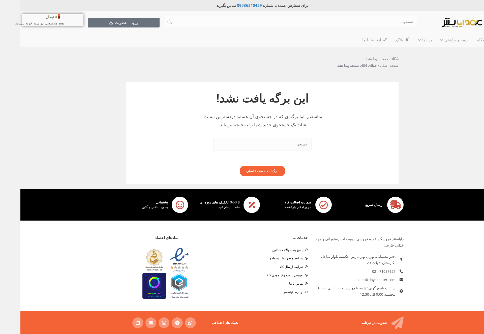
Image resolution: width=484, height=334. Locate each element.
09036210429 (229, 5)
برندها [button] (406, 39)
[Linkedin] (117, 322)
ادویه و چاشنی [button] (436, 39)
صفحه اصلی (369, 65)
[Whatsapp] (170, 322)
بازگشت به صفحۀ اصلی (242, 171)
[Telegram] (156, 322)
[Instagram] (143, 322)
